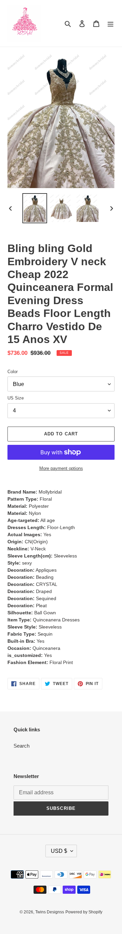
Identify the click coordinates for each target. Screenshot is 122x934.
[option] (34, 208)
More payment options (61, 468)
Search (21, 746)
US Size (15, 398)
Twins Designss (49, 912)
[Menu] (110, 23)
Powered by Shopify (83, 912)
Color (12, 371)
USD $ (59, 851)
